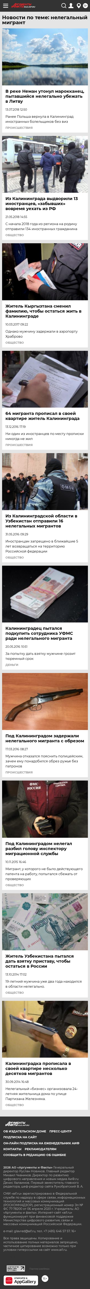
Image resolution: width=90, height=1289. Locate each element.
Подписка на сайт (20, 1137)
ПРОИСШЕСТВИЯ (19, 127)
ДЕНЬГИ (11, 664)
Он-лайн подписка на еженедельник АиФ (41, 1143)
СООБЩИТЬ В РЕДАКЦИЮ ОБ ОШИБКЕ (34, 1155)
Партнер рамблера (39, 1268)
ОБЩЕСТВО (14, 235)
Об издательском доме (24, 1131)
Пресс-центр (60, 1131)
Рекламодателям (40, 1149)
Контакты (12, 1149)
